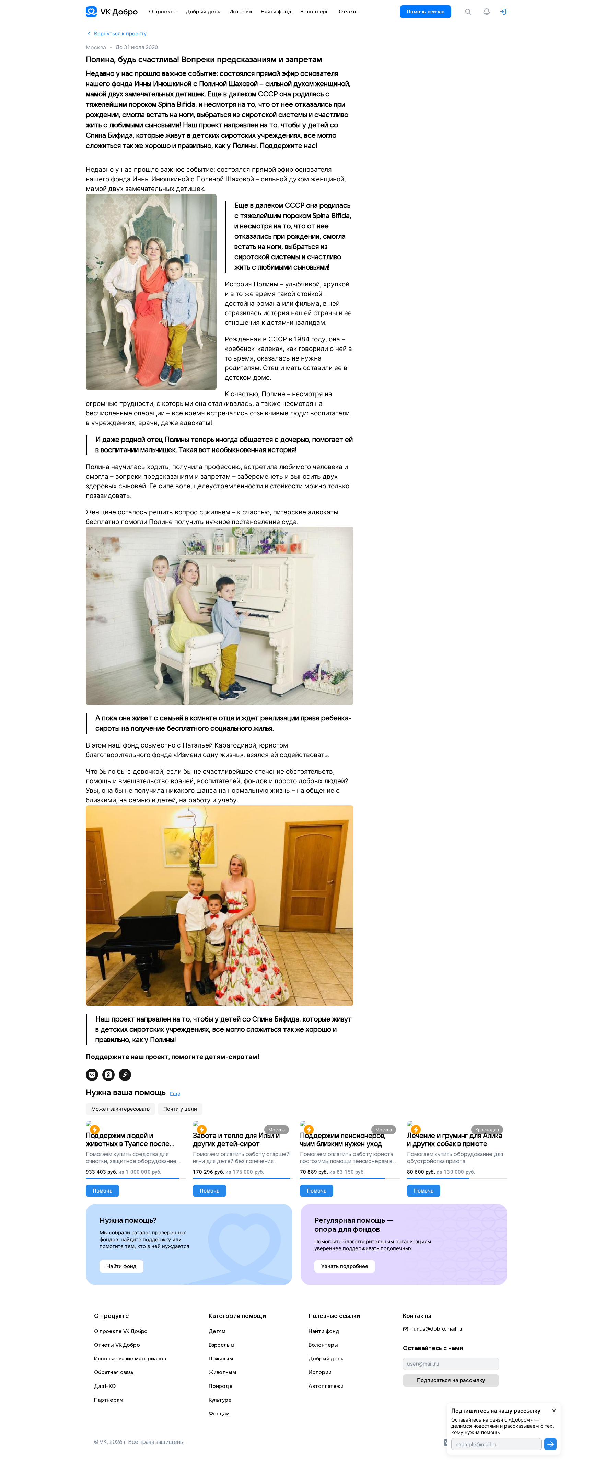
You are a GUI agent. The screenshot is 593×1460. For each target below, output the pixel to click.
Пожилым (221, 1358)
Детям (217, 1331)
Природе (221, 1386)
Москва (96, 47)
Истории (320, 1372)
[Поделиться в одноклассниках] (108, 1075)
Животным (222, 1372)
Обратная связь (113, 1372)
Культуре (220, 1400)
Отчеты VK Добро (117, 1345)
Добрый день (326, 1358)
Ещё (175, 1094)
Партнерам (108, 1400)
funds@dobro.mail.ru (436, 1329)
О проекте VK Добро (121, 1331)
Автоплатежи (326, 1386)
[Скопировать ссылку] (125, 1075)
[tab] (120, 1109)
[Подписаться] (550, 1444)
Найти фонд (324, 1331)
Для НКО (105, 1386)
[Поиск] (469, 11)
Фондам (219, 1413)
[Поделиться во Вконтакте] (92, 1075)
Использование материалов (130, 1358)
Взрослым (221, 1345)
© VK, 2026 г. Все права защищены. (139, 1442)
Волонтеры (323, 1345)
